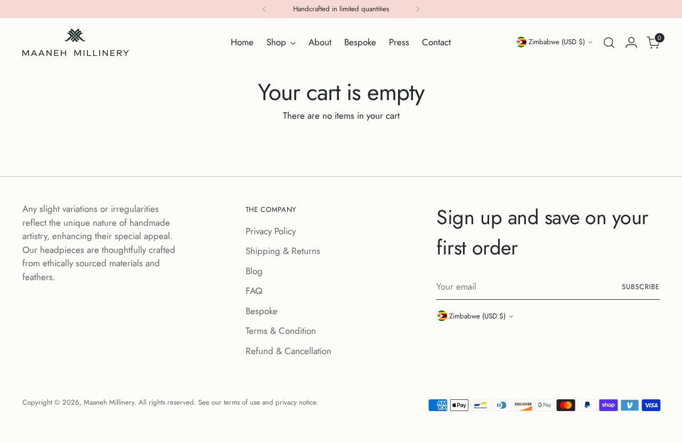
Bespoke (262, 311)
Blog (254, 271)
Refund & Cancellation (288, 350)
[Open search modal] (609, 42)
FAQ (254, 290)
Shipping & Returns (283, 250)
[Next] (417, 9)
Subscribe (641, 287)
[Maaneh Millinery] (75, 42)
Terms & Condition (281, 330)
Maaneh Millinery (109, 402)
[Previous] (264, 9)
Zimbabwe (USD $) (557, 42)
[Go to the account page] (631, 42)
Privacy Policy (271, 231)
